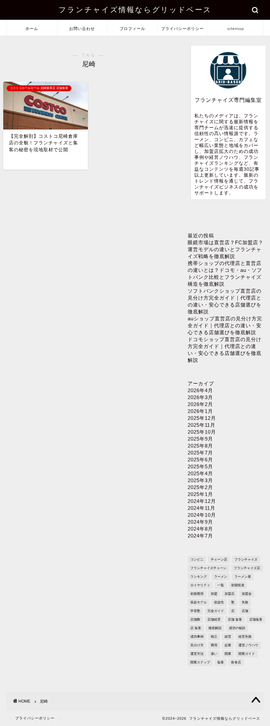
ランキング (198, 576)
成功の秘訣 (237, 628)
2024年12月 (202, 501)
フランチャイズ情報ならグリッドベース (135, 9)
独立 (214, 636)
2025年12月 (202, 418)
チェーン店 (219, 559)
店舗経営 (214, 619)
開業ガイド (246, 653)
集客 (220, 662)
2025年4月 (200, 473)
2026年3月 (200, 397)
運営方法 (196, 653)
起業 (228, 645)
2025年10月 (202, 432)
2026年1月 (200, 411)
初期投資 (237, 585)
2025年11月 (201, 425)
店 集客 (195, 628)
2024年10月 (202, 515)
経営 (228, 636)
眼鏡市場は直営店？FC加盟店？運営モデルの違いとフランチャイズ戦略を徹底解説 (225, 249)
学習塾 (195, 611)
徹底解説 (215, 628)
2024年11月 (201, 508)
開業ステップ (200, 662)
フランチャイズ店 (247, 568)
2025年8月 (200, 446)
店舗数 (195, 619)
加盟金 (247, 593)
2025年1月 (200, 494)
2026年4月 (200, 390)
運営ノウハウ (248, 645)
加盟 (214, 593)
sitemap (235, 28)
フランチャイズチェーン (208, 568)
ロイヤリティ (200, 585)
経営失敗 (245, 636)
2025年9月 (200, 439)
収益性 (219, 602)
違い (214, 653)
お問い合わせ (82, 28)
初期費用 (196, 593)
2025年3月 (200, 480)
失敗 (245, 602)
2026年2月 (200, 404)
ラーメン (220, 576)
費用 (214, 645)
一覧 (220, 585)
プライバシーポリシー (182, 28)
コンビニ (196, 559)
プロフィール (132, 28)
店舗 (245, 611)
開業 (228, 653)
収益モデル (198, 602)
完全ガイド (215, 611)
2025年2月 (200, 487)
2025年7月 (200, 452)
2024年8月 (200, 529)
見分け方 (196, 645)
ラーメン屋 (242, 576)
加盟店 (229, 593)
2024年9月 (200, 522)
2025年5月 (200, 466)
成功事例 (196, 636)
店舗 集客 (235, 619)
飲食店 (236, 662)
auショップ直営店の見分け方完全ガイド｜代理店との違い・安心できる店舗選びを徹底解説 (225, 325)
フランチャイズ (245, 559)
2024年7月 (200, 535)
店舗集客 (255, 619)
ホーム (31, 28)
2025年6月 (200, 459)
